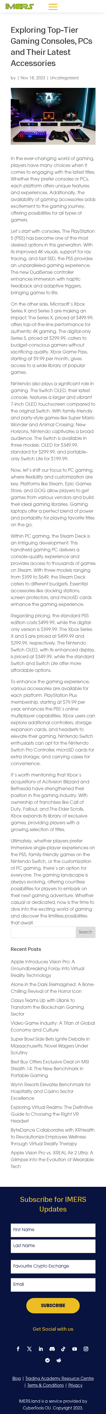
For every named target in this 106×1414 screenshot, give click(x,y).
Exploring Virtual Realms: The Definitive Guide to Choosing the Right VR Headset (52, 1114)
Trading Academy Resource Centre (59, 1379)
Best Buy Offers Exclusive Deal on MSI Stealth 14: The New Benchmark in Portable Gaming (50, 1069)
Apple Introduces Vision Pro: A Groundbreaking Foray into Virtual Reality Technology (47, 969)
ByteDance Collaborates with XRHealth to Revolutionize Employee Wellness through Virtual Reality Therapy (53, 1137)
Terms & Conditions (45, 1386)
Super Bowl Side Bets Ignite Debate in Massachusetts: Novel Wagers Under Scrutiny (50, 1046)
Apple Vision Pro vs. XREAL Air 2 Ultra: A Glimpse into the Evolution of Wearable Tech (52, 1160)
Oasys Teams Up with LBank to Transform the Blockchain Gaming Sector (47, 1008)
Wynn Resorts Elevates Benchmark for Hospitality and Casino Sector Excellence (51, 1092)
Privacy (75, 1386)
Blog (16, 1379)
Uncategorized (64, 78)
